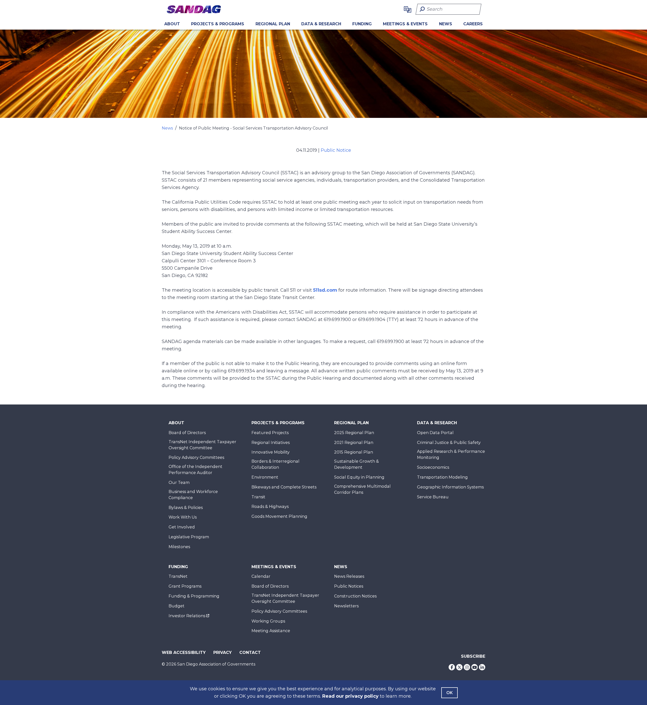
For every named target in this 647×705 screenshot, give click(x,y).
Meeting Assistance (270, 630)
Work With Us (183, 517)
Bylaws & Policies (186, 507)
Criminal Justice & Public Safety (449, 442)
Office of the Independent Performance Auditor (195, 469)
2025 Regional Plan (354, 432)
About (172, 24)
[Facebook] (452, 667)
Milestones (179, 546)
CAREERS (473, 24)
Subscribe (473, 656)
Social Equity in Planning (359, 477)
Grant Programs (185, 586)
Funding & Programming (194, 596)
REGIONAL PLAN (273, 24)
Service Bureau (433, 497)
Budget (176, 606)
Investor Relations (187, 615)
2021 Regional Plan (353, 442)
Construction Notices (355, 596)
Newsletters (346, 606)
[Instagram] (467, 667)
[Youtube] (474, 667)
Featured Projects (270, 432)
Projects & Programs (217, 24)
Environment (264, 477)
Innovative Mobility (270, 452)
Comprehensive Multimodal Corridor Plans (362, 489)
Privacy (222, 652)
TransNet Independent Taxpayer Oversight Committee (202, 444)
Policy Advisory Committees (196, 457)
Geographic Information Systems (450, 487)
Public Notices (348, 586)
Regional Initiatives (270, 442)
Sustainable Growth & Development (356, 464)
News (445, 24)
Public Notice (336, 150)
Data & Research (321, 24)
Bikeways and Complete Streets (283, 487)
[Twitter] (459, 667)
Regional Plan (351, 422)
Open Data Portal (435, 432)
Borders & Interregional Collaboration (275, 464)
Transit (258, 497)
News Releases (349, 576)
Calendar (260, 576)
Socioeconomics (433, 467)
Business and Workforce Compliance (193, 494)
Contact (250, 652)
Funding (362, 24)
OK (449, 692)
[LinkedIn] (482, 667)
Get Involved (182, 527)
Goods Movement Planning (279, 516)
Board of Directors (187, 432)
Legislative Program (189, 537)
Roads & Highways (270, 506)
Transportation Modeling (442, 477)
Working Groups (268, 621)
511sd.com (325, 290)
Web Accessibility (184, 652)
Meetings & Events (405, 24)
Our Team (179, 482)
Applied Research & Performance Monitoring (451, 454)
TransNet (178, 576)
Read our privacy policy (350, 696)
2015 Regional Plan (353, 452)
